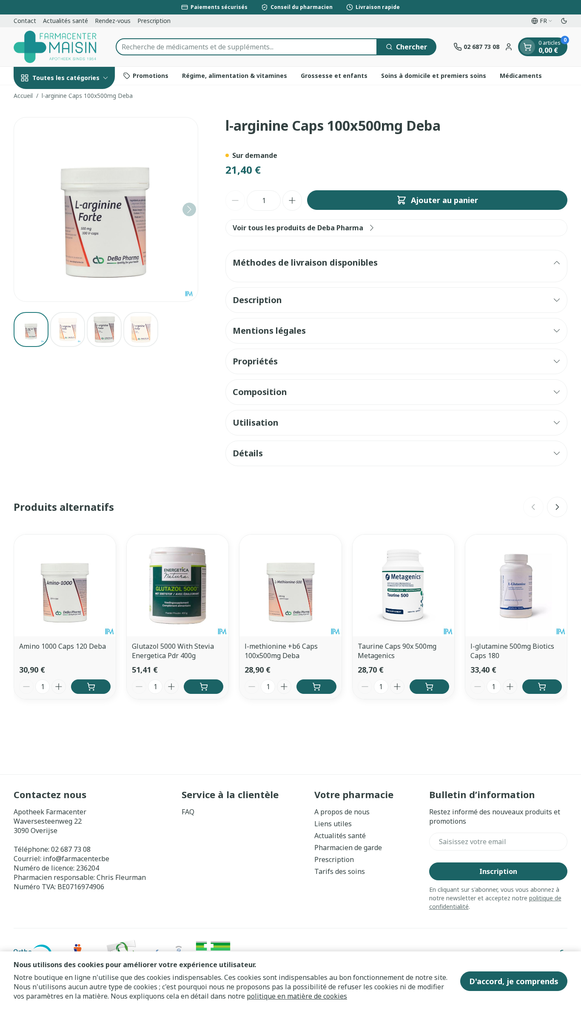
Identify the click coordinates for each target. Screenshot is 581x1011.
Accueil (23, 96)
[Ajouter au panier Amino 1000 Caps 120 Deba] (91, 686)
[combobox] (246, 46)
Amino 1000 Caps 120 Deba (62, 646)
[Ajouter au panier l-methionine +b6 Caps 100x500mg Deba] (316, 686)
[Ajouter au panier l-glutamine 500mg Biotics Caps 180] (542, 686)
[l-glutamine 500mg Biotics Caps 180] (516, 585)
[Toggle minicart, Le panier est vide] (527, 46)
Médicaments (521, 76)
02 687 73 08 (71, 849)
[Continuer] (189, 209)
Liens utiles (333, 823)
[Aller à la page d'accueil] (56, 47)
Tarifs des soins (339, 871)
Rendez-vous (113, 21)
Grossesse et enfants (334, 76)
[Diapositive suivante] (557, 507)
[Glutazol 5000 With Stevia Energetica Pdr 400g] (177, 585)
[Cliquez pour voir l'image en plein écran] (106, 209)
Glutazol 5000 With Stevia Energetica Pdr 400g (173, 651)
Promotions (150, 76)
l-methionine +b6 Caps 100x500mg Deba (281, 651)
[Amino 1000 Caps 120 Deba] (65, 585)
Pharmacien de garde (348, 847)
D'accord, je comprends (513, 981)
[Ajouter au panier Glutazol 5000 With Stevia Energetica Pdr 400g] (203, 686)
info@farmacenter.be (76, 858)
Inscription (498, 871)
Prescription (154, 21)
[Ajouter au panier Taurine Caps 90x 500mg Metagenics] (429, 686)
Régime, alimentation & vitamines (234, 76)
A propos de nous (342, 811)
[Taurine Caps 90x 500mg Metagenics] (403, 585)
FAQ (188, 811)
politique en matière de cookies (297, 996)
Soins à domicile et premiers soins (433, 76)
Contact (25, 21)
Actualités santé (65, 21)
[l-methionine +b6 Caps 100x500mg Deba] (290, 585)
